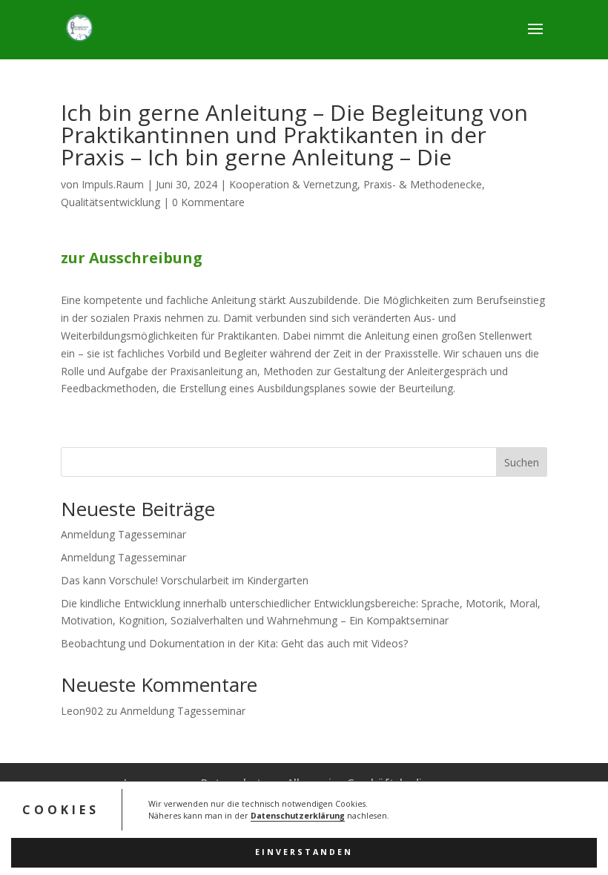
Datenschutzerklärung (298, 815)
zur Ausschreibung (131, 258)
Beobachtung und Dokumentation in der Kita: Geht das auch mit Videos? (234, 643)
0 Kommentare (208, 202)
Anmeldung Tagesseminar (123, 534)
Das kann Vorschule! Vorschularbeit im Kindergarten (184, 580)
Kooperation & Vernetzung (293, 184)
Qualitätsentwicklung (110, 202)
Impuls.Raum (113, 184)
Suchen (521, 462)
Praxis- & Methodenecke (422, 184)
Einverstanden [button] (304, 852)
